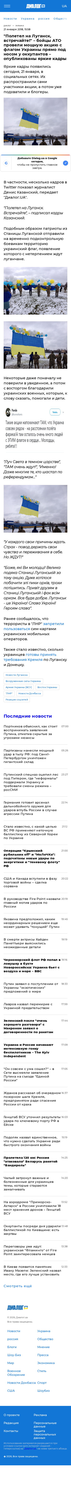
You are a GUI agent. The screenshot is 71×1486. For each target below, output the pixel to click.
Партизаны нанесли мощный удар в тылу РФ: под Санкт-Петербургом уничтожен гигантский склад (29, 756)
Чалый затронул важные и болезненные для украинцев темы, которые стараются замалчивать (29, 1183)
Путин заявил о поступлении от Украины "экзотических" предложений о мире (31, 987)
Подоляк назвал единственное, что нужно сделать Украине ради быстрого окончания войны (32, 1141)
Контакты (11, 1431)
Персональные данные (45, 1424)
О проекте (12, 1415)
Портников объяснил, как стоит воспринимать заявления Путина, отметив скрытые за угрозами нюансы (30, 732)
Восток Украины (47, 687)
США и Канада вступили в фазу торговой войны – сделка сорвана (30, 882)
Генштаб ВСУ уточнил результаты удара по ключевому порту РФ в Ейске (32, 1120)
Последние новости (28, 716)
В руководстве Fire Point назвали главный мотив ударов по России (32, 902)
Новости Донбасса (29, 693)
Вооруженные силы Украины (23, 681)
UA (64, 6)
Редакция (11, 1423)
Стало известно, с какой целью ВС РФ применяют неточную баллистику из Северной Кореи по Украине (31, 832)
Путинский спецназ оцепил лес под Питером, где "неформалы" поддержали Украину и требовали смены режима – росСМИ (31, 782)
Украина (19, 25)
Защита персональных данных (45, 1434)
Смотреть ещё (18, 1286)
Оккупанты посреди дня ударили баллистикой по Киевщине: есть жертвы (32, 1230)
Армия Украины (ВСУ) (19, 687)
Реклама (40, 1415)
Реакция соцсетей (17, 699)
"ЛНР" (9, 693)
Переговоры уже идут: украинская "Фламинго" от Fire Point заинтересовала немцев (30, 1250)
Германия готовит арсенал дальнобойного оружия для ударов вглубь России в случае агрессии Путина (30, 808)
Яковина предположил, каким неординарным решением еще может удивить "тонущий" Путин (32, 923)
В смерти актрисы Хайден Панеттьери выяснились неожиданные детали (26, 943)
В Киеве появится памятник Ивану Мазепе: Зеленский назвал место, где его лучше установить (32, 1270)
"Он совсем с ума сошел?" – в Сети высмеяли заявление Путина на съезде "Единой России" (29, 1074)
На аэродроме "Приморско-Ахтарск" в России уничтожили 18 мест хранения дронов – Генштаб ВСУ (32, 1207)
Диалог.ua (30, 1448)
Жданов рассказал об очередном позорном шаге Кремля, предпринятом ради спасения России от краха (32, 1098)
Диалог (7, 25)
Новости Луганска (16, 675)
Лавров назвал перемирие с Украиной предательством (28, 1006)
